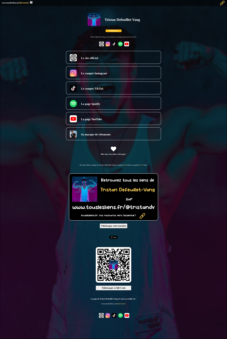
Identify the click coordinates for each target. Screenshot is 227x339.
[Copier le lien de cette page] (31, 2)
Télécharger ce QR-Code (113, 288)
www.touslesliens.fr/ (15, 3)
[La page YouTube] (126, 46)
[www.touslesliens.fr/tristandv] (113, 219)
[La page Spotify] (120, 46)
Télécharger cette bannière (113, 226)
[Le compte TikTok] (114, 46)
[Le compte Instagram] (107, 46)
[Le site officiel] (101, 46)
